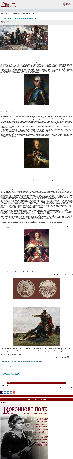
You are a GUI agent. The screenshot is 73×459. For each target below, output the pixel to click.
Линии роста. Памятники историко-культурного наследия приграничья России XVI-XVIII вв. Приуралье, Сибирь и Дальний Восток (12, 366)
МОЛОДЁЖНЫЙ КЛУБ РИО (36, 396)
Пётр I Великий (4, 361)
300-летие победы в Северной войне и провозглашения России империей (34, 361)
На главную (2, 13)
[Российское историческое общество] (9, 4)
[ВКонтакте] (1, 22)
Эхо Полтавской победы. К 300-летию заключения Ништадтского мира (18, 18)
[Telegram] (4, 22)
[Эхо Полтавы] (24, 37)
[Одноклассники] (2, 22)
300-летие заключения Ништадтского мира (15, 361)
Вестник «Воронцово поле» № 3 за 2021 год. (65, 359)
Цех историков (8, 13)
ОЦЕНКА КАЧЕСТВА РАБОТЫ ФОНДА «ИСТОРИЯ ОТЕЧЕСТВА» (37, 399)
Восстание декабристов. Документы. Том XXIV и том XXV (12, 374)
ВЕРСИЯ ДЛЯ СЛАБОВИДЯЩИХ (15, 382)
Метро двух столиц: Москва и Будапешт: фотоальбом (11, 373)
